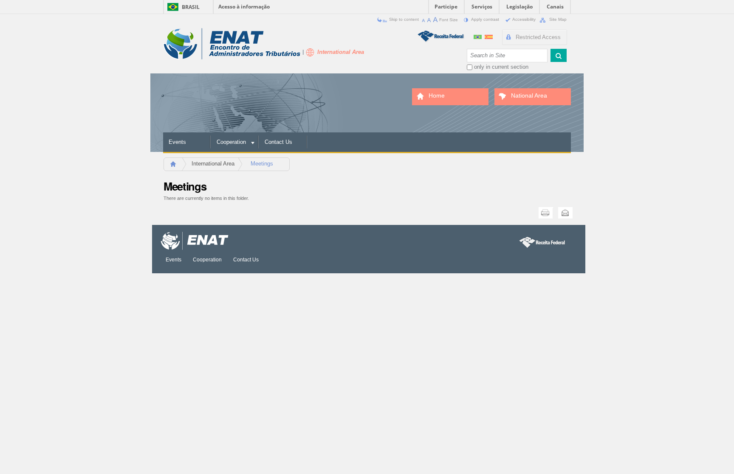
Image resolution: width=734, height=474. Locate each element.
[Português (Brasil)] (478, 36)
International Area (213, 163)
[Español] (489, 36)
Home (177, 166)
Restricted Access (538, 37)
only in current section (501, 67)
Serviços (481, 6)
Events (177, 142)
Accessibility (524, 19)
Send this (565, 213)
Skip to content (404, 19)
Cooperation (231, 142)
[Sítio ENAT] (231, 44)
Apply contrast (485, 19)
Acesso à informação (244, 6)
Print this (546, 213)
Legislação (519, 6)
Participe (446, 6)
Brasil (191, 7)
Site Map (557, 19)
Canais (555, 6)
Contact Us (278, 142)
